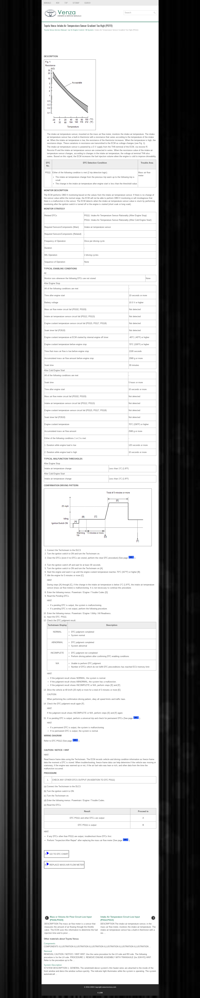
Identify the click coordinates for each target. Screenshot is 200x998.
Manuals (47, 2)
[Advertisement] (100, 43)
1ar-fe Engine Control (76, 30)
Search (87, 2)
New (57, 2)
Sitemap (76, 2)
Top (66, 2)
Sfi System (89, 30)
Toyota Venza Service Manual (55, 30)
